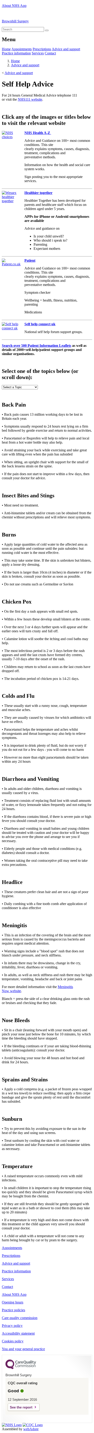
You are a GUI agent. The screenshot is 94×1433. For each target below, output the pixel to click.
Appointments (21, 49)
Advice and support (66, 49)
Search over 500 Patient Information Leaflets (36, 345)
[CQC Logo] (20, 1368)
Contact (50, 53)
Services (38, 53)
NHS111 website (30, 99)
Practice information (16, 53)
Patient (29, 260)
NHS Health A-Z (37, 133)
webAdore (31, 1429)
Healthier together (38, 193)
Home (6, 49)
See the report (21, 1407)
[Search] (47, 30)
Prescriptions (42, 49)
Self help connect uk (39, 324)
